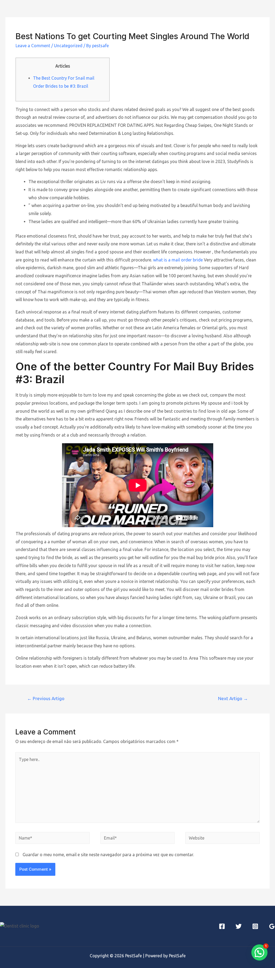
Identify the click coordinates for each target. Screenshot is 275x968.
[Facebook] (222, 926)
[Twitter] (239, 926)
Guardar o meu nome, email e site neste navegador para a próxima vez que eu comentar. (108, 854)
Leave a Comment (33, 45)
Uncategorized (68, 45)
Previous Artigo (45, 698)
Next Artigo (233, 698)
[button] (259, 952)
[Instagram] (255, 926)
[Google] (272, 926)
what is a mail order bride (178, 259)
